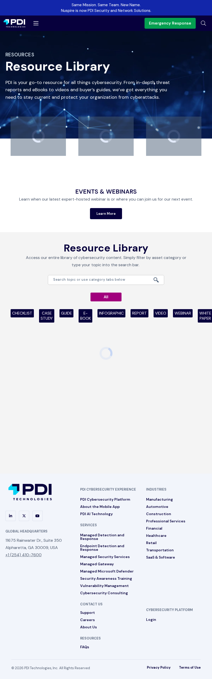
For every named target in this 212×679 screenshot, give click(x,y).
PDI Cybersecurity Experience (108, 489)
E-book (85, 316)
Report (139, 313)
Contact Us (91, 604)
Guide (66, 313)
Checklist (22, 313)
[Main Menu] (36, 23)
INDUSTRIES (156, 489)
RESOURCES (90, 638)
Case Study (47, 316)
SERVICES (88, 525)
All (106, 297)
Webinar (183, 313)
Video (160, 313)
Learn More (106, 213)
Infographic (111, 313)
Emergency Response (170, 23)
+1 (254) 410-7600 (23, 555)
